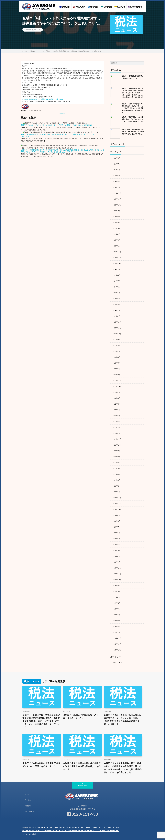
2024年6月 (116, 287)
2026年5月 (116, 170)
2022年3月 (116, 421)
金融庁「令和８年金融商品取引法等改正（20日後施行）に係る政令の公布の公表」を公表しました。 (133, 131)
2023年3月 (116, 375)
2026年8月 (116, 158)
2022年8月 (116, 398)
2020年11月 (117, 503)
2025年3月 (116, 240)
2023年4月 (116, 369)
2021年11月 (117, 439)
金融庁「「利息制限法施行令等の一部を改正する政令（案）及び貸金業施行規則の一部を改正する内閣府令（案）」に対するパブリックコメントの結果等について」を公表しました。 (62, 151)
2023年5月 (116, 363)
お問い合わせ (136, 6)
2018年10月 (117, 650)
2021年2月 (116, 486)
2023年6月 (116, 357)
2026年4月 (116, 176)
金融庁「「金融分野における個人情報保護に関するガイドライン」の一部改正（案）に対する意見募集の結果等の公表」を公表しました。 (132, 108)
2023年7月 (116, 351)
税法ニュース (36, 30)
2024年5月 (116, 293)
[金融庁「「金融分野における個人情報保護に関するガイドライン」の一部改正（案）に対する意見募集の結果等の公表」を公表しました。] (115, 108)
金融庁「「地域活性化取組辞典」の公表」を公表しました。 (81, 716)
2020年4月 (116, 544)
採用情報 (107, 6)
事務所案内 (80, 6)
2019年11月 (117, 574)
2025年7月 (116, 217)
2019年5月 (116, 609)
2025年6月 (116, 222)
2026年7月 (116, 164)
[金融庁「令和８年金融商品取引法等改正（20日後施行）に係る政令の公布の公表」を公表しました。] (115, 133)
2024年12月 (117, 252)
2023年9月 (116, 340)
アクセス (28, 800)
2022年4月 (116, 416)
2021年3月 (116, 480)
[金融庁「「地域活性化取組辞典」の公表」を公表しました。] (115, 80)
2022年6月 (116, 404)
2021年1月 (116, 492)
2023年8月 (116, 345)
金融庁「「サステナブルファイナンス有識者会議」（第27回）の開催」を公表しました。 (52, 125)
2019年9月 (116, 585)
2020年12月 (117, 498)
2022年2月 (116, 427)
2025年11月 (117, 199)
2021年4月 (116, 474)
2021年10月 (117, 445)
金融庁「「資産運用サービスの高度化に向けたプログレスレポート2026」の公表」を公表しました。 (133, 119)
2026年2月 (116, 187)
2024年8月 (116, 275)
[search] (142, 63)
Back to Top (82, 786)
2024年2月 (116, 310)
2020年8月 (116, 521)
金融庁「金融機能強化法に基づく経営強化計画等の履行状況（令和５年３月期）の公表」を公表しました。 (58, 134)
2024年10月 (117, 263)
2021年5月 (116, 468)
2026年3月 (116, 181)
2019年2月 (116, 626)
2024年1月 (116, 316)
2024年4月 (116, 299)
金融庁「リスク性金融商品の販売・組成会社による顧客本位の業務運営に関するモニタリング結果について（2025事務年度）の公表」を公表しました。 (123, 768)
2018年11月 (117, 644)
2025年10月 (117, 205)
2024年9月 (116, 269)
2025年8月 (116, 211)
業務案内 (66, 6)
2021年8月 (116, 451)
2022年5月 (116, 410)
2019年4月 (116, 615)
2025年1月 (116, 246)
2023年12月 (117, 322)
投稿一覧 (62, 113)
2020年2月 (116, 556)
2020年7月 (116, 527)
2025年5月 (116, 228)
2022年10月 (117, 386)
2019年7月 (116, 597)
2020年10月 (117, 509)
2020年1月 (116, 562)
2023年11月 (117, 328)
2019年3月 (116, 621)
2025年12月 (117, 193)
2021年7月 (116, 457)
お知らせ (121, 6)
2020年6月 (116, 533)
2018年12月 (117, 638)
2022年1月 (116, 433)
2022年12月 (117, 380)
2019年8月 (116, 591)
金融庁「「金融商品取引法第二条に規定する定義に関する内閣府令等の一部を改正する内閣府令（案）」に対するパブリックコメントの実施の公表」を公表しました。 (41, 721)
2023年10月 (117, 334)
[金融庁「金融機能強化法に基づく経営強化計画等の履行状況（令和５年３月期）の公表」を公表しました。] (61, 132)
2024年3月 (116, 304)
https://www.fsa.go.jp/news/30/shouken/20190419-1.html (42, 99)
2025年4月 (116, 234)
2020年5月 (116, 539)
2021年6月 (116, 462)
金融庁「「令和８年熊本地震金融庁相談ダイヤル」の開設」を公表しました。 (41, 764)
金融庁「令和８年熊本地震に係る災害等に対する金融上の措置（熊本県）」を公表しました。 (82, 766)
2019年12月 (117, 568)
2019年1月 (116, 632)
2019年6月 (116, 603)
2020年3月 (116, 550)
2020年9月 (116, 515)
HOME (27, 794)
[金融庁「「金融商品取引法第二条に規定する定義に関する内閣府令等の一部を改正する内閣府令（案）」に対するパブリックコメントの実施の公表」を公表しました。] (115, 92)
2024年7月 (116, 281)
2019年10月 (117, 580)
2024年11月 (117, 258)
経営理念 (94, 6)
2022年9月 (116, 392)
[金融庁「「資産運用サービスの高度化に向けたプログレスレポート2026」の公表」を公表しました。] (115, 121)
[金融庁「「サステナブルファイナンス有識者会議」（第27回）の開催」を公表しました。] (55, 123)
